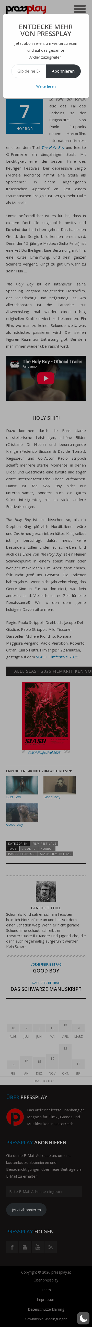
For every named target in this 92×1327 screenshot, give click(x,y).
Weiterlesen (46, 86)
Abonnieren (63, 71)
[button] (83, 1318)
